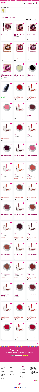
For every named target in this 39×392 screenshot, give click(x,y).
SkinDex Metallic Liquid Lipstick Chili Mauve (19, 35)
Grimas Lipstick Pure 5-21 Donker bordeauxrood (18, 234)
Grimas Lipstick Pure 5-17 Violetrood (6, 214)
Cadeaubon (2, 378)
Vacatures (11, 371)
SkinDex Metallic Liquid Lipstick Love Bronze (6, 55)
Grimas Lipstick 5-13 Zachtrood (31, 175)
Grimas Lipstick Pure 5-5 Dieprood (19, 135)
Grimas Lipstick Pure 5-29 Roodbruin (32, 294)
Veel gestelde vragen (3, 375)
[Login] (33, 3)
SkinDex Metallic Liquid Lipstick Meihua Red (19, 55)
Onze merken (12, 374)
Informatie (12, 366)
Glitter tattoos (8, 5)
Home (1, 5)
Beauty (18, 5)
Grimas (15, 74)
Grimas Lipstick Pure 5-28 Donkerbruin (17, 295)
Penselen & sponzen (22, 5)
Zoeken (24, 3)
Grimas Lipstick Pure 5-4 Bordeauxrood (30, 115)
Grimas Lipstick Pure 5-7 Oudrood (6, 155)
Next (37, 343)
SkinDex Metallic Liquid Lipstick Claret (32, 34)
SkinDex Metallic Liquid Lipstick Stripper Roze (6, 76)
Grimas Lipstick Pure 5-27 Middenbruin (30, 274)
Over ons (11, 367)
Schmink (4, 5)
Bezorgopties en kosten (3, 368)
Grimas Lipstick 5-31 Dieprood (5, 334)
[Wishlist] (34, 3)
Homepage (2, 7)
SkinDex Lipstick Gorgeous (5, 34)
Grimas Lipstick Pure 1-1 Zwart (31, 75)
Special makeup (14, 5)
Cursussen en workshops (12, 369)
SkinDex (2, 33)
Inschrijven (25, 355)
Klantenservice (3, 366)
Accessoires (35, 5)
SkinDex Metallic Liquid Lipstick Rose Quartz (32, 55)
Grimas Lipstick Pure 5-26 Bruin (5, 274)
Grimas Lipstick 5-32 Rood (30, 334)
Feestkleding (28, 5)
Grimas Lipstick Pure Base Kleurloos (19, 75)
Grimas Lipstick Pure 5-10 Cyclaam (32, 155)
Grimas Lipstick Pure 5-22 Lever (5, 254)
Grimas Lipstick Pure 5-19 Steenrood (32, 214)
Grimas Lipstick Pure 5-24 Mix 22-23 (32, 254)
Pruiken (31, 5)
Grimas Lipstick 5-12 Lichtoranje (18, 175)
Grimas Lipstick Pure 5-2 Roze (5, 114)
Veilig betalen (3, 371)
